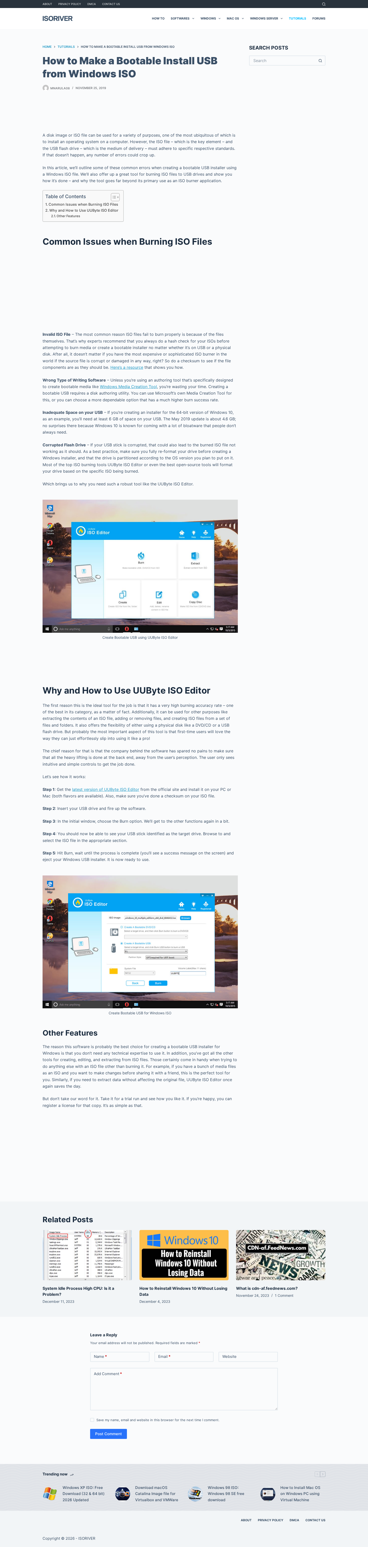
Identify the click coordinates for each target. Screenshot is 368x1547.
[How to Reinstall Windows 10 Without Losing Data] (184, 1255)
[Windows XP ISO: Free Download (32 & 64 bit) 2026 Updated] (50, 1493)
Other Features (68, 216)
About (47, 4)
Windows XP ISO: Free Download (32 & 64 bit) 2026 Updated (84, 1493)
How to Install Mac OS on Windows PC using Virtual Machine (300, 1493)
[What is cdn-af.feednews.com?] (280, 1255)
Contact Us (111, 4)
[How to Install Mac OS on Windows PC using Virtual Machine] (267, 1493)
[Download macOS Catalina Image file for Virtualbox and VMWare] (122, 1493)
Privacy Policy (69, 4)
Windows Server (264, 18)
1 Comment (284, 1295)
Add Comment (108, 1373)
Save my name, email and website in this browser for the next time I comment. (158, 1420)
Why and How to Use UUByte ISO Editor (83, 210)
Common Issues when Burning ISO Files (83, 204)
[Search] (323, 4)
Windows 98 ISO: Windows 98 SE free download (226, 1493)
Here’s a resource (126, 367)
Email (164, 1356)
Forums (318, 18)
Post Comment (108, 1433)
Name (100, 1356)
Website (229, 1356)
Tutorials (297, 18)
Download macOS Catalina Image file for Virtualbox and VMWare (156, 1493)
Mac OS (233, 18)
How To (158, 18)
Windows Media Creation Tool (128, 386)
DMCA (91, 4)
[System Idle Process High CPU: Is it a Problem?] (87, 1255)
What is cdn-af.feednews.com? (267, 1288)
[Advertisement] (140, 113)
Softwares (180, 18)
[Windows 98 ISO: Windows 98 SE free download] (195, 1493)
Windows (208, 18)
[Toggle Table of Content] (112, 197)
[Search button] (320, 61)
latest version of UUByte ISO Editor (105, 789)
